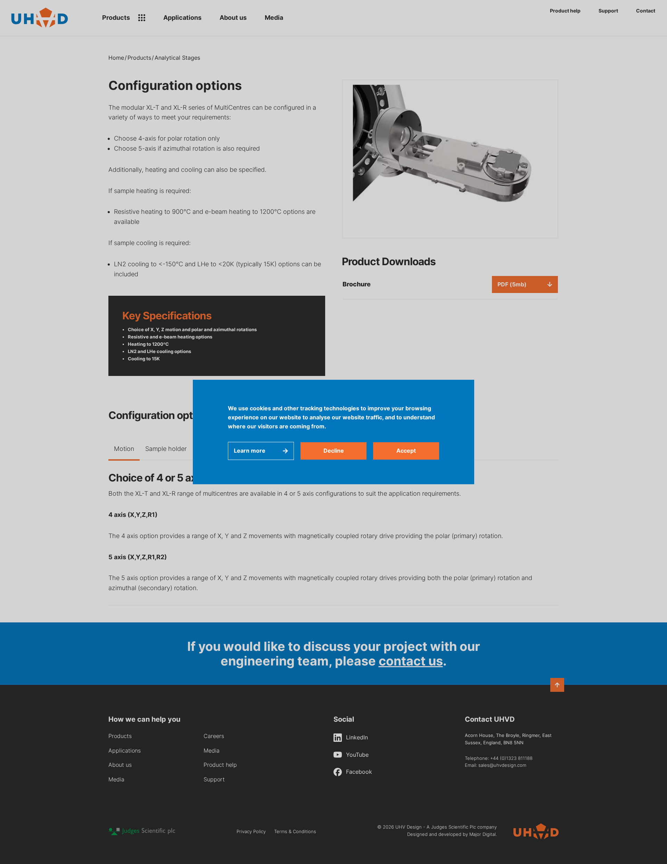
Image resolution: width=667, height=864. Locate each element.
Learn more (249, 450)
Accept (406, 450)
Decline (333, 450)
